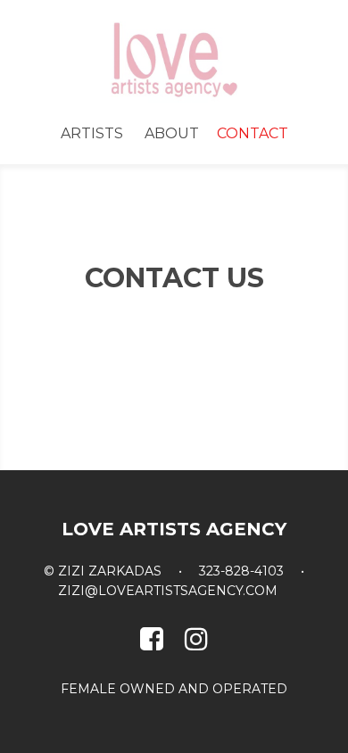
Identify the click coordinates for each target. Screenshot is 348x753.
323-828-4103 (241, 571)
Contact (252, 133)
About (172, 133)
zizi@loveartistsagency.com (168, 591)
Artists (92, 133)
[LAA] (174, 59)
